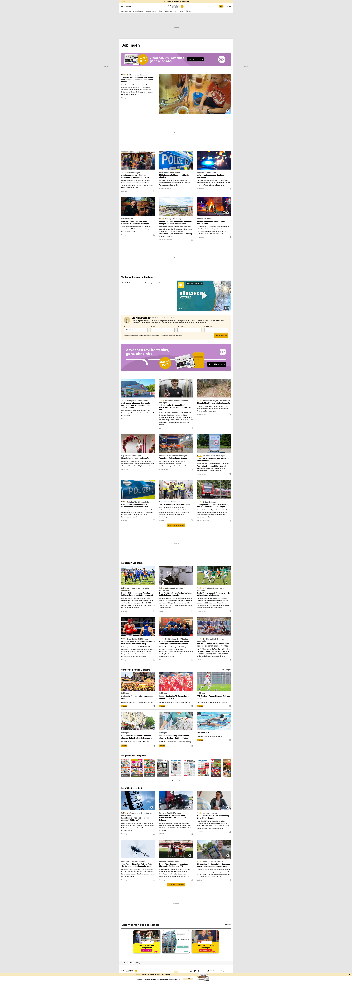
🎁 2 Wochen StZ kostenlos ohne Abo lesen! (176, 1)
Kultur (181, 11)
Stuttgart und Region (136, 11)
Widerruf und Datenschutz (175, 335)
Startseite (124, 11)
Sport (175, 11)
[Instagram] (191, 970)
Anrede (126, 326)
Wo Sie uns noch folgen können (220, 971)
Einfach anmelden (221, 336)
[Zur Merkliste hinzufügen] (154, 97)
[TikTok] (198, 970)
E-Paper (128, 6)
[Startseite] (124, 963)
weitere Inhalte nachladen (176, 525)
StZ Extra (188, 11)
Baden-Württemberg (151, 11)
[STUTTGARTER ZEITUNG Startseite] (176, 6)
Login (229, 6)
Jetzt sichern (188, 979)
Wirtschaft (168, 11)
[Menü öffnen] (122, 6)
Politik (161, 11)
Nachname (180, 326)
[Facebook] (202, 970)
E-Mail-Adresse (208, 326)
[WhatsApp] (194, 970)
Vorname (153, 326)
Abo (221, 6)
